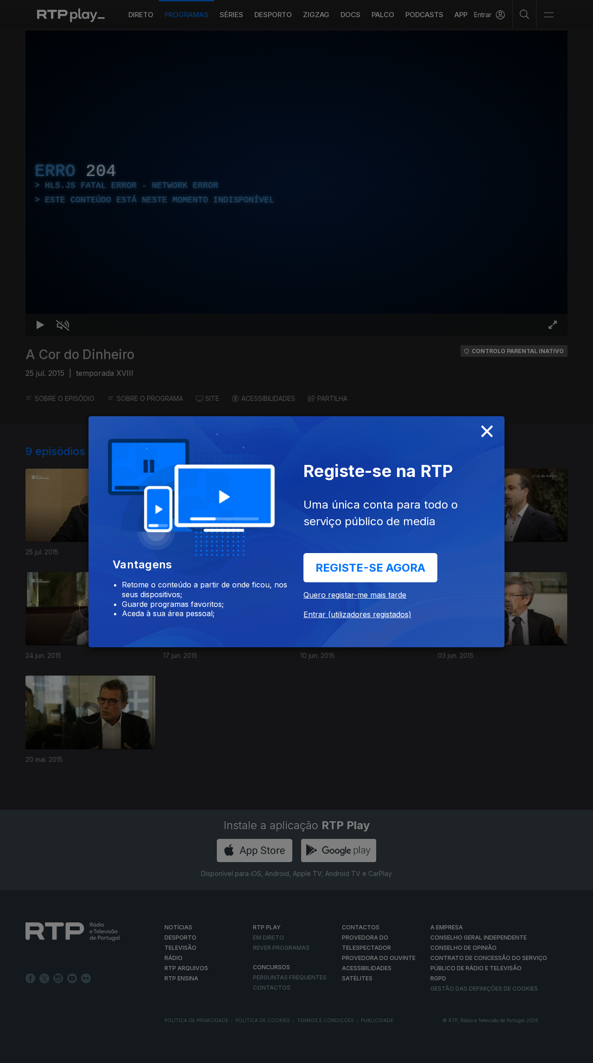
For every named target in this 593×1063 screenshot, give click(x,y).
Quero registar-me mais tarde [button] (354, 594)
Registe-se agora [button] (370, 567)
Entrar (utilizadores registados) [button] (357, 614)
